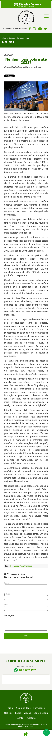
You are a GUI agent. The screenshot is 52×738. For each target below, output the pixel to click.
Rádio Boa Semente (30, 4)
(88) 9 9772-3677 (27, 670)
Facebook (29, 28)
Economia (14, 566)
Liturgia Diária (41, 713)
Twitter (45, 28)
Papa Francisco (26, 566)
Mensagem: (9, 615)
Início (4, 38)
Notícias (12, 38)
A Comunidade (23, 708)
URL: (6, 605)
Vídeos (27, 713)
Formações (39, 708)
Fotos (18, 713)
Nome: (7, 583)
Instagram (34, 28)
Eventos (21, 718)
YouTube (40, 28)
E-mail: (7, 594)
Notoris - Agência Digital (26, 734)
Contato (31, 718)
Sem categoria (23, 38)
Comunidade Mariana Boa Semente (26, 17)
